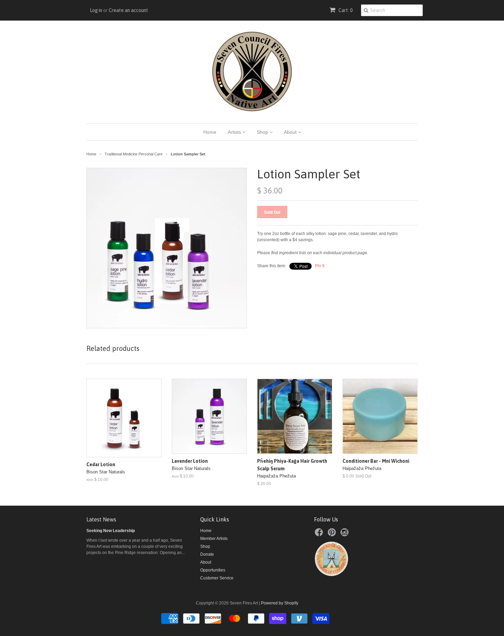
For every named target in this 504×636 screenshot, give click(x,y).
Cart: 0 (344, 10)
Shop (263, 132)
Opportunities (212, 570)
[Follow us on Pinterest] (333, 534)
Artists (235, 132)
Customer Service (216, 578)
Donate (207, 554)
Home (209, 132)
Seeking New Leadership (110, 530)
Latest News (101, 519)
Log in (96, 10)
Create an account (128, 10)
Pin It (319, 265)
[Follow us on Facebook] (320, 534)
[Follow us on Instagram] (345, 534)
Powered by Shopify (279, 603)
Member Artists (214, 538)
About (291, 132)
